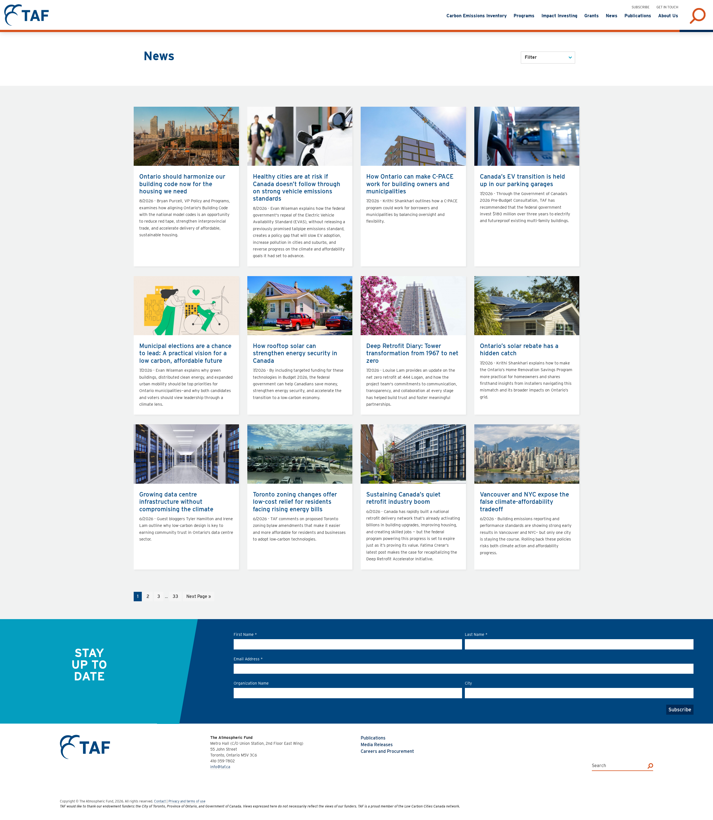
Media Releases (377, 744)
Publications (373, 738)
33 (177, 597)
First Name (245, 634)
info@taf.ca (220, 767)
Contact (160, 801)
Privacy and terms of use (187, 801)
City (468, 683)
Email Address (248, 659)
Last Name (476, 634)
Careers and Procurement (387, 751)
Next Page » (198, 597)
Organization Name (251, 683)
